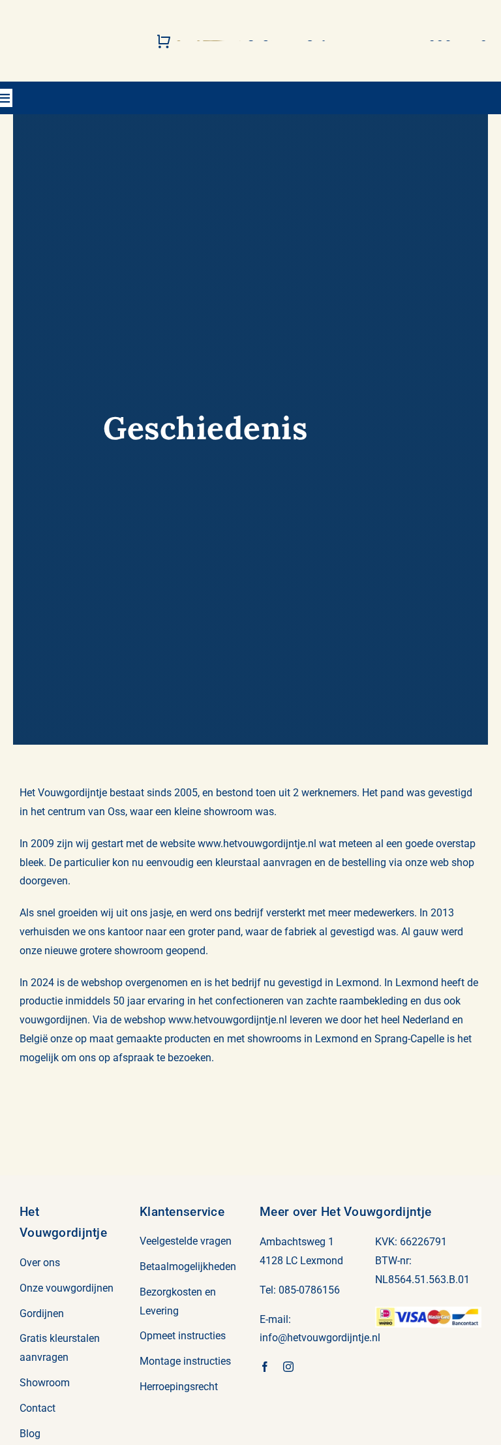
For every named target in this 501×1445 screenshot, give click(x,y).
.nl (374, 1337)
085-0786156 (309, 1290)
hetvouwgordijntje (328, 1337)
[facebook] (265, 1366)
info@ (273, 1337)
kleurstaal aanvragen (263, 862)
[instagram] (288, 1366)
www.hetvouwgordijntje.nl (257, 843)
